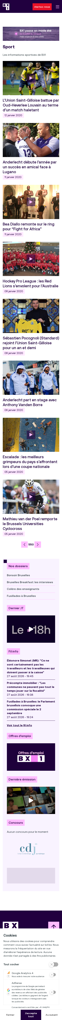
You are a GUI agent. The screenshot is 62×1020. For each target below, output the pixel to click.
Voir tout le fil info (19, 725)
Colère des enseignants (23, 589)
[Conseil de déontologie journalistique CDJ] (31, 849)
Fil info (13, 651)
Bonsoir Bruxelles (18, 575)
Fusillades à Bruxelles (21, 596)
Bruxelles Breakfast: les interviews (30, 582)
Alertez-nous (42, 7)
